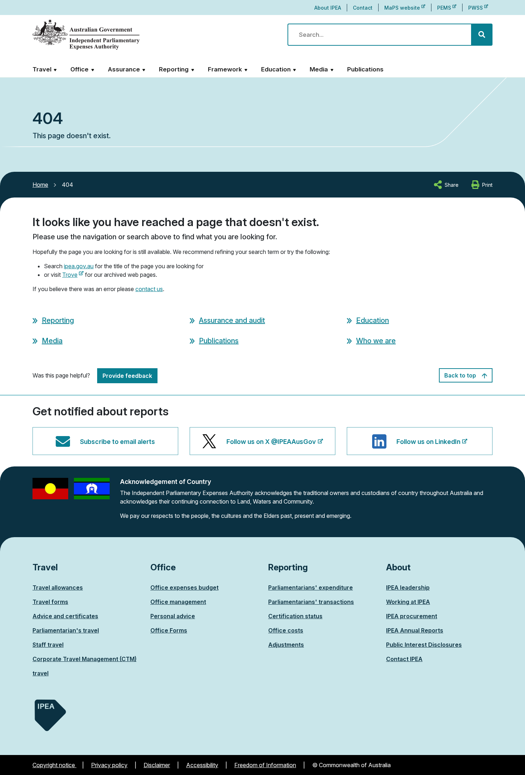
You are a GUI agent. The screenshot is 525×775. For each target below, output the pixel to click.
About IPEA (327, 8)
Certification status (295, 616)
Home (40, 184)
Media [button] (319, 69)
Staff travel (48, 644)
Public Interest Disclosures (424, 644)
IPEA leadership (408, 587)
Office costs (285, 630)
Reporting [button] (174, 69)
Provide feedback (127, 375)
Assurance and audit (232, 320)
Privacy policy (109, 765)
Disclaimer (157, 765)
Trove (73, 274)
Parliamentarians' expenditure (310, 587)
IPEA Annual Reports (414, 630)
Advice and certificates (65, 616)
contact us (149, 288)
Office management (178, 601)
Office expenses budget (184, 587)
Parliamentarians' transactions (311, 601)
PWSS (478, 8)
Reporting (58, 320)
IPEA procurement (411, 616)
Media (52, 340)
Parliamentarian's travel (65, 630)
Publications (365, 69)
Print (487, 185)
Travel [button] (41, 69)
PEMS (446, 8)
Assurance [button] (124, 69)
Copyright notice (54, 765)
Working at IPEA (408, 601)
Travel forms (50, 601)
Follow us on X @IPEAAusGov (271, 446)
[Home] (86, 34)
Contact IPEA (404, 658)
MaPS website (404, 8)
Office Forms (168, 630)
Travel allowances (57, 587)
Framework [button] (225, 69)
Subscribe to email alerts (117, 441)
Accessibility (202, 765)
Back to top (461, 375)
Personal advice (172, 616)
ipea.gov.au (79, 266)
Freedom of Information (265, 765)
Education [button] (276, 69)
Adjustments (286, 644)
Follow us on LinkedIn (428, 446)
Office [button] (79, 69)
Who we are (376, 340)
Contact (362, 8)
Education (372, 320)
